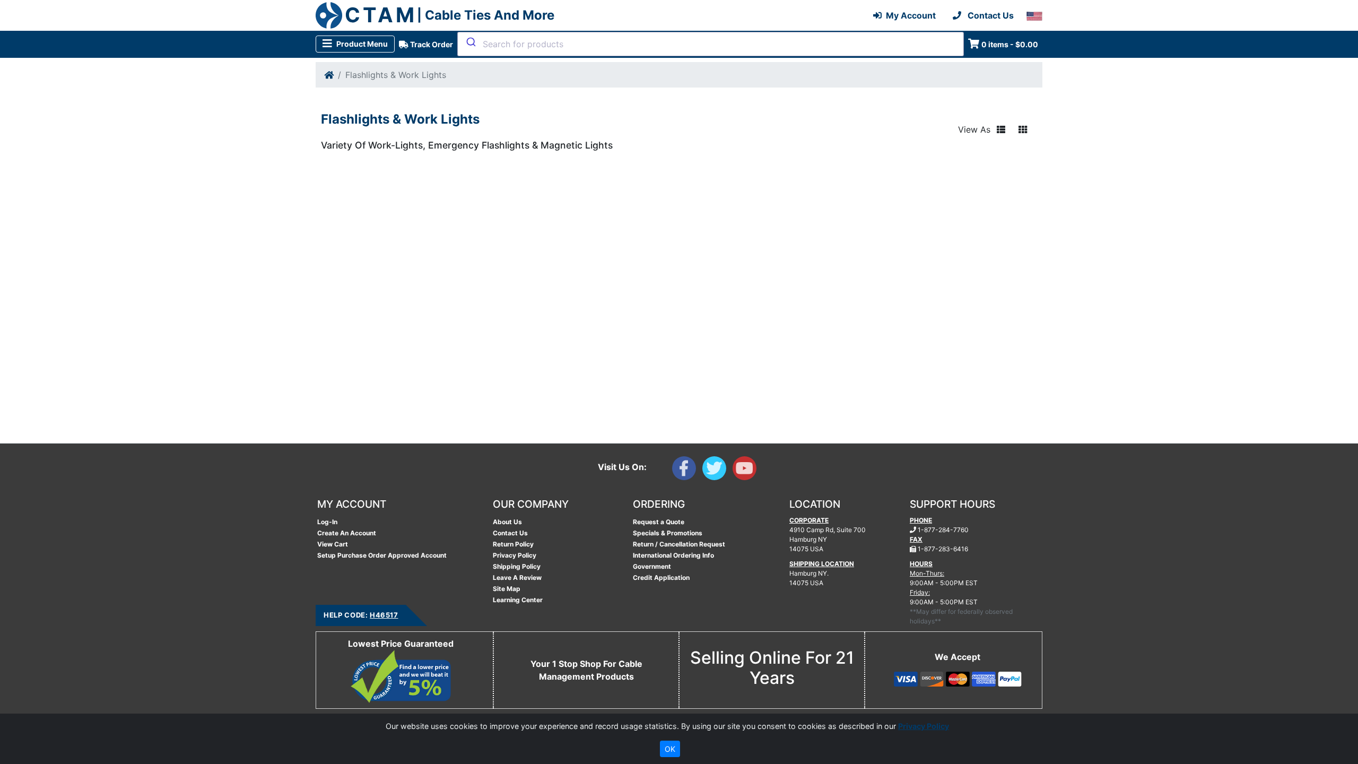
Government (652, 566)
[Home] (329, 75)
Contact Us (510, 533)
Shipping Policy (517, 566)
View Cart (332, 544)
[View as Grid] (1023, 129)
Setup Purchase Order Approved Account (382, 555)
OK (670, 748)
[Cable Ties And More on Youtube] (747, 470)
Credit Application (661, 577)
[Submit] (470, 42)
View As (974, 129)
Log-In (327, 522)
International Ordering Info (673, 555)
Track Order (430, 44)
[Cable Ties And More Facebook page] (687, 470)
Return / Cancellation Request (679, 544)
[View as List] (1001, 129)
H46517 (384, 615)
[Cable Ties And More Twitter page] (717, 470)
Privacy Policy (514, 555)
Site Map (506, 589)
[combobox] (710, 44)
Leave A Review (517, 577)
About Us (507, 522)
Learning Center (518, 600)
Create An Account (346, 533)
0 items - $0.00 (1009, 44)
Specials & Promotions (667, 533)
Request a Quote (658, 522)
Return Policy (513, 544)
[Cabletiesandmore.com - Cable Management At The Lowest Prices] (329, 15)
